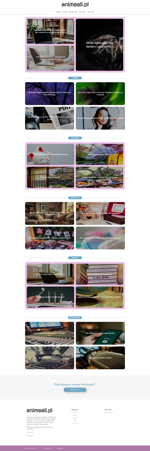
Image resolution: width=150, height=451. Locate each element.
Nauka (65, 12)
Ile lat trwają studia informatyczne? (50, 274)
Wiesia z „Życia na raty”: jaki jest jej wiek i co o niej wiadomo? (49, 213)
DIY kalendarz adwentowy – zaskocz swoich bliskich (50, 238)
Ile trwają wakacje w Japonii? (99, 154)
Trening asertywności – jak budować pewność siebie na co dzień (50, 58)
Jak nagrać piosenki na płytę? (100, 358)
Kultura (82, 12)
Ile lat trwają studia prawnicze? (99, 274)
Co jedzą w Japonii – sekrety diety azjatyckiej (99, 177)
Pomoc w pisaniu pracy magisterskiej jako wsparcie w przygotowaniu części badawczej (50, 31)
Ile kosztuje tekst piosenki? (49, 358)
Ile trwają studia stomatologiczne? (50, 297)
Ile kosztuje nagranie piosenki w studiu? (50, 333)
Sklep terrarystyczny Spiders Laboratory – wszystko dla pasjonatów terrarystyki (99, 44)
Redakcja (30, 432)
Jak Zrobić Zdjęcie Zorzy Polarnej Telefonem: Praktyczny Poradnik (100, 93)
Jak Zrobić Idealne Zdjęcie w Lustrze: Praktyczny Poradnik (100, 118)
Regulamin (60, 448)
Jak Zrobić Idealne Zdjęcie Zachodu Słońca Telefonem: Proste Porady (49, 93)
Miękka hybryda (108, 412)
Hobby (58, 12)
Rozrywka (73, 12)
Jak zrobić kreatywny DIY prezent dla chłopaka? (100, 213)
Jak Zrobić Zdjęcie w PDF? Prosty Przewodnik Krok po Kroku (50, 118)
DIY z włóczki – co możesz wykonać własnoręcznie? (100, 238)
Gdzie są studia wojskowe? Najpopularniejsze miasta (99, 297)
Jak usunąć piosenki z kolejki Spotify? (100, 333)
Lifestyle (90, 12)
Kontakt (30, 436)
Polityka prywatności (31, 448)
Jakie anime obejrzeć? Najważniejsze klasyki (50, 154)
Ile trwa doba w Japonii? (50, 177)
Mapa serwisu (47, 448)
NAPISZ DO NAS (75, 390)
